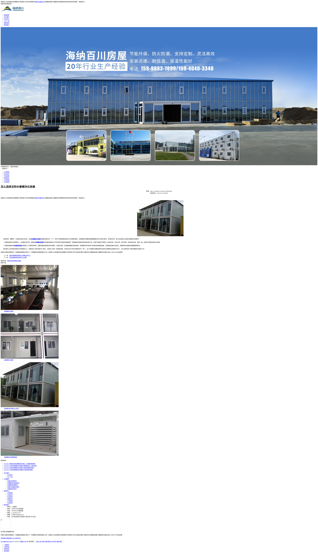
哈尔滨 (54, 541)
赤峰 (57, 541)
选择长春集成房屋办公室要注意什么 (19, 255)
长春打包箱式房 (39, 1)
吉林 (43, 541)
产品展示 (6, 479)
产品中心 (6, 19)
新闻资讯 (6, 23)
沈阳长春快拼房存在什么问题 (17, 257)
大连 (40, 541)
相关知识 (6, 178)
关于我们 (6, 17)
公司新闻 (6, 172)
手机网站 (3, 538)
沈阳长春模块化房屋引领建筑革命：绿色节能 (20, 465)
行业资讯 (6, 174)
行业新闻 (6, 182)
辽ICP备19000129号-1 (7, 541)
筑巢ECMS (23, 541)
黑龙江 (50, 541)
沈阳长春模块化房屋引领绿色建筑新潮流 (19, 467)
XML (13, 538)
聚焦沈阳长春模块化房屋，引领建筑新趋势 (19, 463)
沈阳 (37, 541)
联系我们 (6, 25)
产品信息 (6, 176)
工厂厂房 (6, 21)
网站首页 (6, 15)
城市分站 (17, 538)
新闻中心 (6, 491)
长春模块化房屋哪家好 (10, 457)
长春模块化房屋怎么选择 (11, 408)
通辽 (60, 541)
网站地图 (9, 538)
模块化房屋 (10, 260)
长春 (46, 541)
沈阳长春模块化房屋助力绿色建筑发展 (18, 469)
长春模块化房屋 (8, 311)
